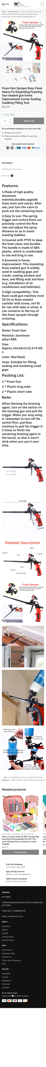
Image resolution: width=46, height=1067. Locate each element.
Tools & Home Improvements (34, 780)
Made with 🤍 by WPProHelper (15, 996)
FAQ (3, 964)
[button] (40, 23)
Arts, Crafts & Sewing (11, 834)
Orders (5, 930)
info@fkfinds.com (15, 916)
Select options (20, 852)
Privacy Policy (8, 936)
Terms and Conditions (11, 960)
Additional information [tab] (12, 169)
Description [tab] (7, 163)
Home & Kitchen (13, 12)
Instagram (6, 980)
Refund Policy (8, 940)
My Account (7, 950)
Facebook (6, 973)
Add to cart (29, 121)
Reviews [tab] (7, 175)
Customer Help (8, 953)
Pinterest (6, 984)
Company (6, 926)
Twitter (5, 977)
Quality (5, 933)
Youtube (5, 987)
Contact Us (6, 957)
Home (4, 12)
